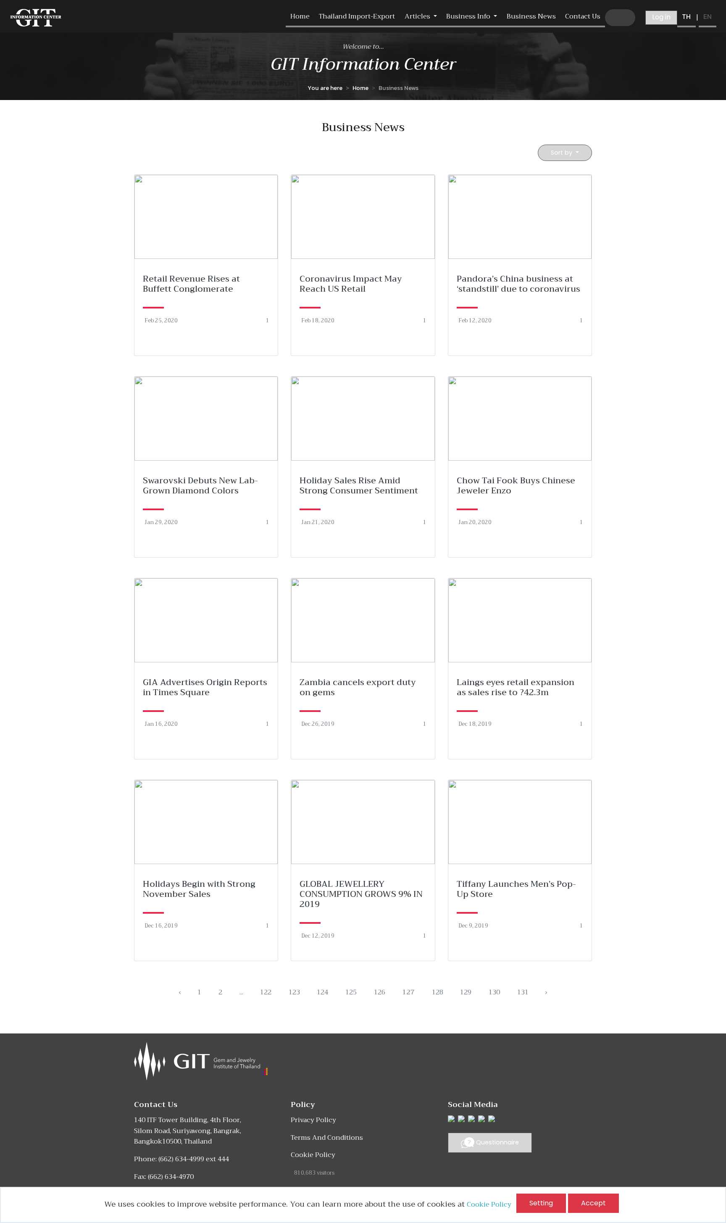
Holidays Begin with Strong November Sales (199, 889)
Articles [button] (418, 16)
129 (465, 992)
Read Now (206, 265)
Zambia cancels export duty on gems (358, 687)
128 (437, 992)
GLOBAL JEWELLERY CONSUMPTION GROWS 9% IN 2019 (361, 894)
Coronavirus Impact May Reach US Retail (351, 283)
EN (707, 16)
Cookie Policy (491, 1204)
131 (523, 992)
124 (322, 992)
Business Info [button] (469, 16)
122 (265, 992)
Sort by (562, 152)
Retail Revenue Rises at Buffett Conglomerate (191, 283)
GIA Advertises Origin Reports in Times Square (205, 687)
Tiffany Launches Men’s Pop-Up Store (516, 889)
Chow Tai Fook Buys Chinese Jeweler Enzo (516, 485)
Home (300, 16)
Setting (541, 1203)
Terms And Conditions (327, 1138)
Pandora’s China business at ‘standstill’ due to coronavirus (518, 283)
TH (686, 16)
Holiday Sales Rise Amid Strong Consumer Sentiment (359, 485)
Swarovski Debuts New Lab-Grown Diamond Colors (200, 485)
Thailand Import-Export (357, 16)
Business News (531, 16)
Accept (593, 1203)
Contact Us (582, 16)
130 (494, 992)
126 (379, 992)
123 (294, 992)
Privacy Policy (313, 1120)
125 (351, 992)
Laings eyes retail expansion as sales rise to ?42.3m (515, 687)
